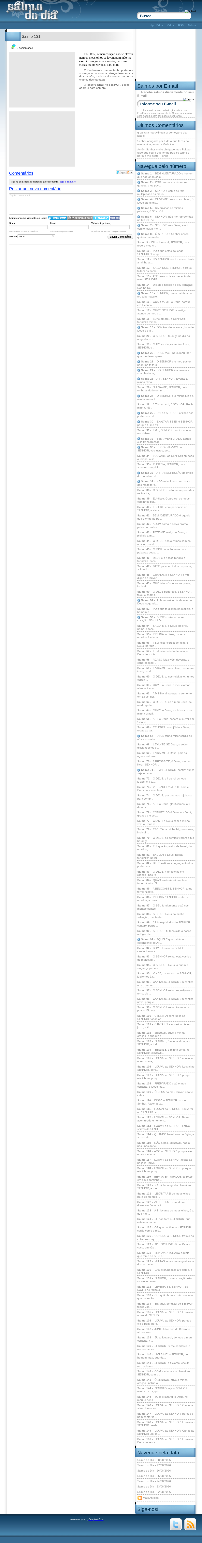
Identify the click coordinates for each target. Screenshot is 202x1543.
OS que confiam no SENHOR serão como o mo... (164, 1229)
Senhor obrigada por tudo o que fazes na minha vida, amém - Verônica (163, 142)
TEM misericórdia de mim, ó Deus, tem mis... (162, 653)
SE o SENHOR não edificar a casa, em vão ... (164, 1246)
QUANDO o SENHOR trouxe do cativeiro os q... (165, 1237)
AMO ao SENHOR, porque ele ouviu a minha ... (164, 1153)
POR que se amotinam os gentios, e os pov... (162, 184)
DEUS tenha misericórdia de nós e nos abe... (164, 737)
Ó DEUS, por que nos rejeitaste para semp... (164, 797)
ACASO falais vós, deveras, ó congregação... (163, 661)
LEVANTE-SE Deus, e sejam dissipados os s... (162, 746)
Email (53, 222)
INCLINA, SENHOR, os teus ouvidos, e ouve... (162, 898)
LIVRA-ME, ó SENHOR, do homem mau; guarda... (162, 1356)
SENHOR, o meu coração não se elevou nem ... (164, 1280)
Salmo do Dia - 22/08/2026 (154, 1491)
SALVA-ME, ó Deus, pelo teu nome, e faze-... (162, 627)
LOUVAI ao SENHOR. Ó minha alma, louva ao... (165, 1407)
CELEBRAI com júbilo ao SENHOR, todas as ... (161, 1017)
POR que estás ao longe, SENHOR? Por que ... (160, 252)
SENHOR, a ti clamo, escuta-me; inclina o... (164, 1364)
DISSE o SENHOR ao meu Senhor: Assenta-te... (162, 1102)
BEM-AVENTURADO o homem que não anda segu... (165, 175)
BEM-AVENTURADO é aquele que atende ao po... (163, 517)
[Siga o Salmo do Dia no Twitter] (175, 1529)
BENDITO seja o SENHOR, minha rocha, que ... (162, 1390)
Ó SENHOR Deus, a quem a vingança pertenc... (162, 966)
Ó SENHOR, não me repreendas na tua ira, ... (165, 491)
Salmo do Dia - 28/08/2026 (154, 1459)
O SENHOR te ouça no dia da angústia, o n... (163, 337)
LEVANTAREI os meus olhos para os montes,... (163, 1195)
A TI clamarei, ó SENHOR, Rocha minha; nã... (165, 406)
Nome (12, 222)
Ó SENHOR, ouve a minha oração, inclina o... (162, 1381)
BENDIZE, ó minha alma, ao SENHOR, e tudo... (163, 1043)
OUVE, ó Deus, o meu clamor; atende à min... (164, 686)
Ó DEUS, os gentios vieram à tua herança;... (165, 839)
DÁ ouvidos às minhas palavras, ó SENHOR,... (160, 209)
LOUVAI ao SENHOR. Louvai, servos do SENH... (164, 1127)
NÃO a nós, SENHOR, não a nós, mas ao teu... (163, 1144)
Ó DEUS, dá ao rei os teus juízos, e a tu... (161, 780)
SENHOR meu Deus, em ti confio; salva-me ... (162, 227)
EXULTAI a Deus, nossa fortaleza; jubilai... (160, 856)
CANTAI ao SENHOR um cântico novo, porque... (165, 1000)
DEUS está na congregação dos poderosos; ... (165, 865)
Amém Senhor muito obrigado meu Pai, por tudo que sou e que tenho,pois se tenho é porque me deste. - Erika (164, 152)
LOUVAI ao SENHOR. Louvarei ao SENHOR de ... (165, 1110)
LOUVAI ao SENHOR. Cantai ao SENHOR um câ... (165, 1432)
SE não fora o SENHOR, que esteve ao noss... (163, 1220)
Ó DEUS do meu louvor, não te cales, (165, 1093)
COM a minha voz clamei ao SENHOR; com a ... (163, 1373)
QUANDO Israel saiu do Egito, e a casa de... (165, 1136)
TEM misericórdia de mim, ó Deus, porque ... (162, 644)
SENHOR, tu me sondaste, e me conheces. (163, 1347)
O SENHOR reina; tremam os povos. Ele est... (163, 1009)
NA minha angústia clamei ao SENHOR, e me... (164, 1186)
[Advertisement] (78, 25)
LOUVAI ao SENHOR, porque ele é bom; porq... (164, 1322)
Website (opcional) (101, 222)
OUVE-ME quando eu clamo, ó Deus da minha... (165, 201)
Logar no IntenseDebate (57, 218)
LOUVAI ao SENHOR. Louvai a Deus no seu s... (165, 1440)
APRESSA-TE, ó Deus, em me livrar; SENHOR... (164, 763)
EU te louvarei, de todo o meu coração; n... (164, 1339)
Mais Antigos (150, 1497)
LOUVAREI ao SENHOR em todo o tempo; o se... (165, 457)
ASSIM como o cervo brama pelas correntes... (162, 525)
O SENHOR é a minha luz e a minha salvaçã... (165, 397)
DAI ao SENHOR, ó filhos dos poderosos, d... (165, 414)
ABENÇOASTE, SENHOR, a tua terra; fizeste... (164, 890)
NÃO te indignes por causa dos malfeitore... (163, 483)
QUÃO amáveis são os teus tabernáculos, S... (162, 882)
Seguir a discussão (129, 172)
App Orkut (156, 25)
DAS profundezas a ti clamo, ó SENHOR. (164, 1271)
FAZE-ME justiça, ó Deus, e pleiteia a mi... (162, 534)
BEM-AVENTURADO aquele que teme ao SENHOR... (163, 1254)
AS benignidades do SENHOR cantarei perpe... (163, 924)
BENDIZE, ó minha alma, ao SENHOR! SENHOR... (163, 1051)
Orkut (170, 25)
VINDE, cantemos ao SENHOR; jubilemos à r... (164, 975)
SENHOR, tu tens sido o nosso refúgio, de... (164, 932)
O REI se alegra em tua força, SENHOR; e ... (163, 346)
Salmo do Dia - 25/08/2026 (154, 1475)
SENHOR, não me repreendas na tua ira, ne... (165, 218)
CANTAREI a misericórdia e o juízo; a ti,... (164, 1026)
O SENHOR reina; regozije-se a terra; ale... (164, 992)
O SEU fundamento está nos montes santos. (163, 907)
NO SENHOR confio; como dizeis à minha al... (165, 261)
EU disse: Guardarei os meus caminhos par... (163, 500)
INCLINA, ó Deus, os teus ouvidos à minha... (161, 636)
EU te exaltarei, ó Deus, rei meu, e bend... (162, 1398)
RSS (181, 25)
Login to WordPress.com (80, 218)
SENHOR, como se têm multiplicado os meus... (160, 192)
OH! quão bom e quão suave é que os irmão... (165, 1297)
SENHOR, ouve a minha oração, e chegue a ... (161, 1034)
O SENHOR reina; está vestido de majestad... (164, 958)
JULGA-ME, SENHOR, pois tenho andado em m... (162, 389)
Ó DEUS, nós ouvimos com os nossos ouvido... (164, 542)
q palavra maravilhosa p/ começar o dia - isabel (162, 134)
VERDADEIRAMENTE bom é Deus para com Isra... (163, 788)
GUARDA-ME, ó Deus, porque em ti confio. (164, 303)
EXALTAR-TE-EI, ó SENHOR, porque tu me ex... (165, 423)
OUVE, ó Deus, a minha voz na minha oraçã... (164, 712)
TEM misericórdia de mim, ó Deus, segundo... (164, 602)
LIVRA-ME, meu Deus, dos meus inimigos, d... (165, 669)
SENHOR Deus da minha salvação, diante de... (160, 915)
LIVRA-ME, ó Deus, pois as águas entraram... (162, 754)
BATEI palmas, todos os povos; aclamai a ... (164, 568)
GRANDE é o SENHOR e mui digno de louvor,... (163, 576)
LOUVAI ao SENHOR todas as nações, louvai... (164, 1161)
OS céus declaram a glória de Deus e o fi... (165, 329)
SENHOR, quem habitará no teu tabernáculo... (164, 295)
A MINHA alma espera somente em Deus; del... (164, 695)
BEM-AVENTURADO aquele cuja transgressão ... (164, 440)
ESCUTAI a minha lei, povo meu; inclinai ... (165, 831)
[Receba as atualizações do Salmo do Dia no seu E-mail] (190, 1529)
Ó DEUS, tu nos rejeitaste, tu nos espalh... (165, 678)
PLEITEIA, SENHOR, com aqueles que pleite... (161, 466)
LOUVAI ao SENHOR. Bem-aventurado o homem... (163, 1119)
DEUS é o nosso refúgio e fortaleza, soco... (161, 559)
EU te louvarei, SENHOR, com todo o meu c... (163, 244)
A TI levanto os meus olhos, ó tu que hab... (165, 1212)
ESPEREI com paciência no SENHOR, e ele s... (162, 508)
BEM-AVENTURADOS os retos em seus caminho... (165, 1178)
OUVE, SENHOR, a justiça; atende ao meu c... (161, 312)
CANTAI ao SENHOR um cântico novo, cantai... (165, 983)
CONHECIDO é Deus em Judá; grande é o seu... (164, 814)
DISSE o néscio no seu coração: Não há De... (165, 286)
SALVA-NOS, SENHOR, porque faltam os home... (164, 269)
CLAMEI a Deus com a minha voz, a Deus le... (163, 822)
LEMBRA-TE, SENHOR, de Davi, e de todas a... (162, 1288)
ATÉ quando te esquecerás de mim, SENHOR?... (164, 278)
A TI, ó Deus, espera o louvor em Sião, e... (165, 720)
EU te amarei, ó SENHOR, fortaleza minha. (161, 320)
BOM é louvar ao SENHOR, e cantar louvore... (163, 949)
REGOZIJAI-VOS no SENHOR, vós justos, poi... (159, 449)
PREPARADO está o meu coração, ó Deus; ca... (161, 1085)
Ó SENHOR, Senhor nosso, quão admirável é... (163, 235)
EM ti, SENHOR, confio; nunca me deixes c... (164, 432)
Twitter (192, 25)
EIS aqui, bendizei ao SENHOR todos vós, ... (165, 1305)
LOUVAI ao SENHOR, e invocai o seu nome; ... (165, 1059)
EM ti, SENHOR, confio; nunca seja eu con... (166, 771)
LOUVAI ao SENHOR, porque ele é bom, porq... (164, 1076)
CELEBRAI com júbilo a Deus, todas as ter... (163, 729)
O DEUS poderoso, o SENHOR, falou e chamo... (164, 593)
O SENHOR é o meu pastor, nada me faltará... (164, 363)
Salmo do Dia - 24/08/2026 (154, 1481)
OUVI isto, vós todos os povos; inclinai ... (164, 585)
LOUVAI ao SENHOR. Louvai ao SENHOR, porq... (166, 1068)
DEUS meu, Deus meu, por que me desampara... (164, 354)
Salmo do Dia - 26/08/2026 (154, 1470)
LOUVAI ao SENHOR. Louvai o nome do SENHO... (165, 1313)
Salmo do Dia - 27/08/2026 (154, 1465)
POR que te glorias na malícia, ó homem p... (165, 610)
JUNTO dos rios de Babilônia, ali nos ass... (164, 1330)
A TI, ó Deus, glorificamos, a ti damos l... (163, 805)
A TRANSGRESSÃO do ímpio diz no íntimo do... (165, 474)
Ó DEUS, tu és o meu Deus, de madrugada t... (164, 703)
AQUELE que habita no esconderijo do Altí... (161, 941)
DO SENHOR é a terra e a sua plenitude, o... (163, 372)
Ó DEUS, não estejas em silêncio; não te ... (160, 873)
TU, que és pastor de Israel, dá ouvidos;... (164, 848)
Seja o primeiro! (68, 181)
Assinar (13, 236)
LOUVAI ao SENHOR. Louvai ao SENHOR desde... (166, 1424)
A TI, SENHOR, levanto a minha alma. (162, 380)
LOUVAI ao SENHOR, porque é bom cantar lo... (165, 1415)
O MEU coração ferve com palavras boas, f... (161, 551)
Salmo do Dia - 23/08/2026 (154, 1486)
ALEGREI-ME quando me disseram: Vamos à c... (161, 1203)
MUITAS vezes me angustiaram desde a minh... (165, 1263)
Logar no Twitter (101, 218)
